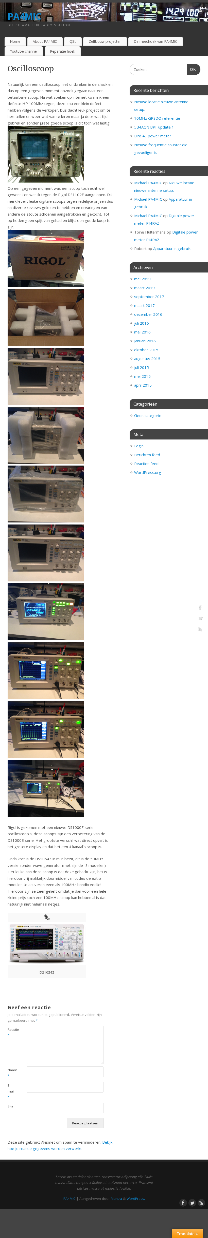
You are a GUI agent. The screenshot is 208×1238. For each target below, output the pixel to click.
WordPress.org (147, 472)
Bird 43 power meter (152, 135)
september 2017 (149, 296)
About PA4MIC (45, 41)
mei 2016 (142, 331)
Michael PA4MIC (148, 182)
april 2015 (143, 385)
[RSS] (200, 11)
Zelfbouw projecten (105, 41)
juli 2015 (141, 367)
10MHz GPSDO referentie (157, 118)
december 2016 (148, 314)
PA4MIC (24, 16)
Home (15, 41)
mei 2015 (142, 376)
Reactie (12, 1032)
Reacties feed (146, 463)
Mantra (116, 1198)
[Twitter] (191, 11)
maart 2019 (144, 287)
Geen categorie (147, 415)
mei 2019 (142, 278)
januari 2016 (145, 340)
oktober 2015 (146, 349)
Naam (12, 1073)
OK (191, 69)
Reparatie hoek (62, 51)
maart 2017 (144, 305)
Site (10, 1106)
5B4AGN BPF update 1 (154, 127)
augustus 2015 (147, 358)
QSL (73, 41)
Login (139, 445)
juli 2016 (141, 323)
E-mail (11, 1091)
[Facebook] (182, 11)
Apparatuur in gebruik (171, 248)
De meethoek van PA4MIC (155, 41)
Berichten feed (147, 454)
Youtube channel (24, 51)
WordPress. (136, 1198)
